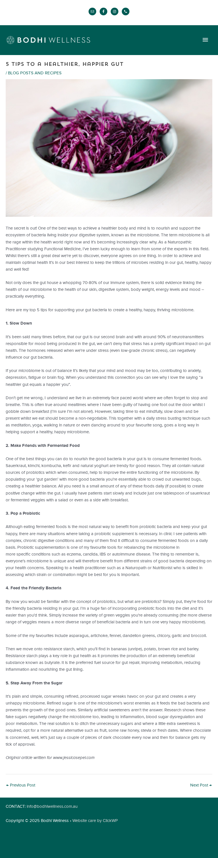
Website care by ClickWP (95, 821)
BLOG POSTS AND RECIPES (35, 73)
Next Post (201, 785)
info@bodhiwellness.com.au (52, 807)
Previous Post (20, 785)
